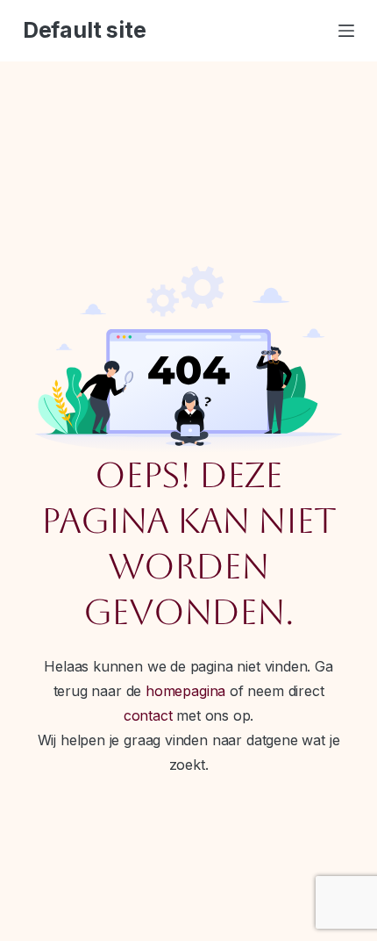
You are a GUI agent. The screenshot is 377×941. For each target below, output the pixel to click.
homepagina (185, 691)
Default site (84, 30)
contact (148, 715)
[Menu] (346, 31)
